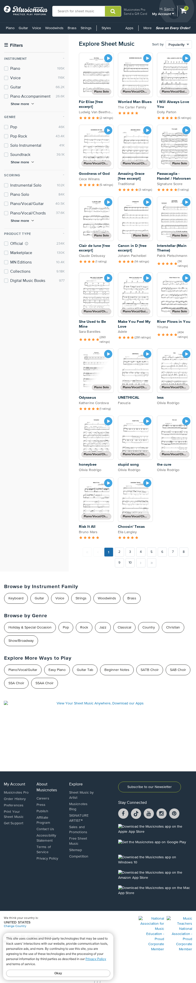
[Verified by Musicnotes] (26, 243)
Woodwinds (54, 28)
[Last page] (151, 562)
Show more (20, 104)
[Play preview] (108, 58)
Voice (36, 28)
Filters (13, 45)
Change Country (15, 926)
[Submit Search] (113, 11)
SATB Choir (150, 670)
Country (148, 627)
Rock (84, 627)
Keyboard (15, 598)
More (148, 30)
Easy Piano (57, 670)
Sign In (169, 9)
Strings (86, 28)
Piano (10, 28)
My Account (162, 14)
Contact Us (45, 829)
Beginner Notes (116, 670)
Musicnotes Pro (134, 9)
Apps (129, 28)
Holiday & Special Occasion (30, 627)
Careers (42, 798)
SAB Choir (178, 670)
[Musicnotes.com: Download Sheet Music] (25, 10)
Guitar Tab (85, 670)
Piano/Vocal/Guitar (22, 670)
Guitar (23, 28)
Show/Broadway (21, 641)
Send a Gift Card (135, 13)
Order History (15, 799)
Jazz (102, 627)
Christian (173, 627)
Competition (78, 856)
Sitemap (75, 850)
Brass (72, 28)
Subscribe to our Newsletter (149, 787)
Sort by (158, 44)
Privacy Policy (47, 858)
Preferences (13, 805)
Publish (42, 811)
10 (130, 562)
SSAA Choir (44, 683)
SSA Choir (16, 683)
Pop (66, 627)
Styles (106, 28)
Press (41, 805)
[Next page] (140, 562)
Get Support (13, 823)
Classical (124, 627)
